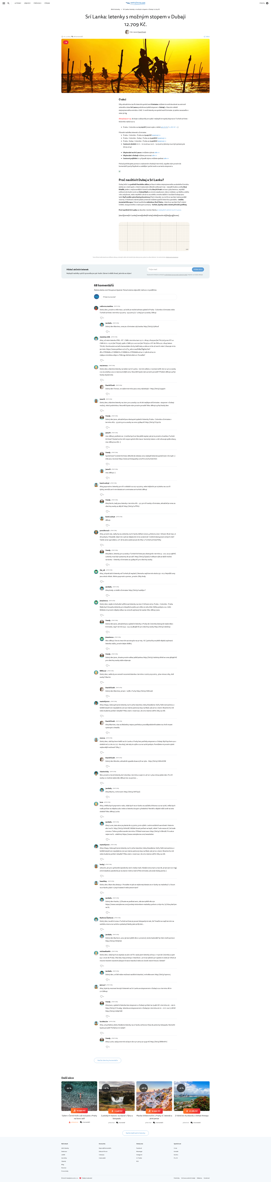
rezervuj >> (156, 135)
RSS (137, 1161)
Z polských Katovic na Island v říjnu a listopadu (117, 1117)
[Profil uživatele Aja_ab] (96, 572)
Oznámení (207, 1178)
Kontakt (176, 1151)
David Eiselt (142, 32)
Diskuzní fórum (103, 1151)
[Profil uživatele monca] (96, 740)
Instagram (139, 1155)
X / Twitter (139, 1158)
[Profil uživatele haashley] (96, 883)
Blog (62, 1165)
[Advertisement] (98, 114)
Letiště (63, 1155)
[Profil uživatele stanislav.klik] (96, 339)
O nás (175, 1148)
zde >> (166, 158)
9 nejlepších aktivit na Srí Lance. (169, 210)
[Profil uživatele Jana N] (96, 401)
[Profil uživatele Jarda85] (102, 325)
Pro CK (176, 1158)
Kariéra (176, 1155)
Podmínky (177, 1178)
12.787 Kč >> (173, 127)
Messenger (139, 1151)
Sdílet (208, 36)
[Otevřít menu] (4, 3)
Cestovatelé (102, 1158)
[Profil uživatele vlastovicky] (96, 773)
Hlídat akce (198, 269)
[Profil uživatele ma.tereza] (96, 367)
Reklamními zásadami (172, 257)
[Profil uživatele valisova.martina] (96, 308)
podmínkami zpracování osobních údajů (176, 275)
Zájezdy (63, 1161)
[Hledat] (9, 3)
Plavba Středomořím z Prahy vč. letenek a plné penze (154, 1117)
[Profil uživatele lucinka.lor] (96, 1023)
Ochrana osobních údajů (188, 1178)
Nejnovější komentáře (105, 1148)
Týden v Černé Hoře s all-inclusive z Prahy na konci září (79, 1117)
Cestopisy (101, 1155)
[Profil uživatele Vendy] (102, 418)
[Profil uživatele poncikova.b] (96, 532)
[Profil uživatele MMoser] (96, 672)
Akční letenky (115, 9)
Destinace (64, 1151)
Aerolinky (64, 1158)
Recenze (63, 1168)
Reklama (199, 1178)
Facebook (139, 1148)
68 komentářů (78, 36)
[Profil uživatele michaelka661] (96, 953)
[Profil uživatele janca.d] (96, 987)
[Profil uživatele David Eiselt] (102, 387)
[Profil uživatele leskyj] (96, 866)
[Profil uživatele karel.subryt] (96, 485)
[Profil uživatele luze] (96, 804)
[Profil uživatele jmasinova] (96, 602)
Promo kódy (64, 1171)
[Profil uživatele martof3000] (96, 703)
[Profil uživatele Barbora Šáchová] (96, 919)
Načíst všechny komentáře (107, 1060)
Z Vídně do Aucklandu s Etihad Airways (192, 1115)
